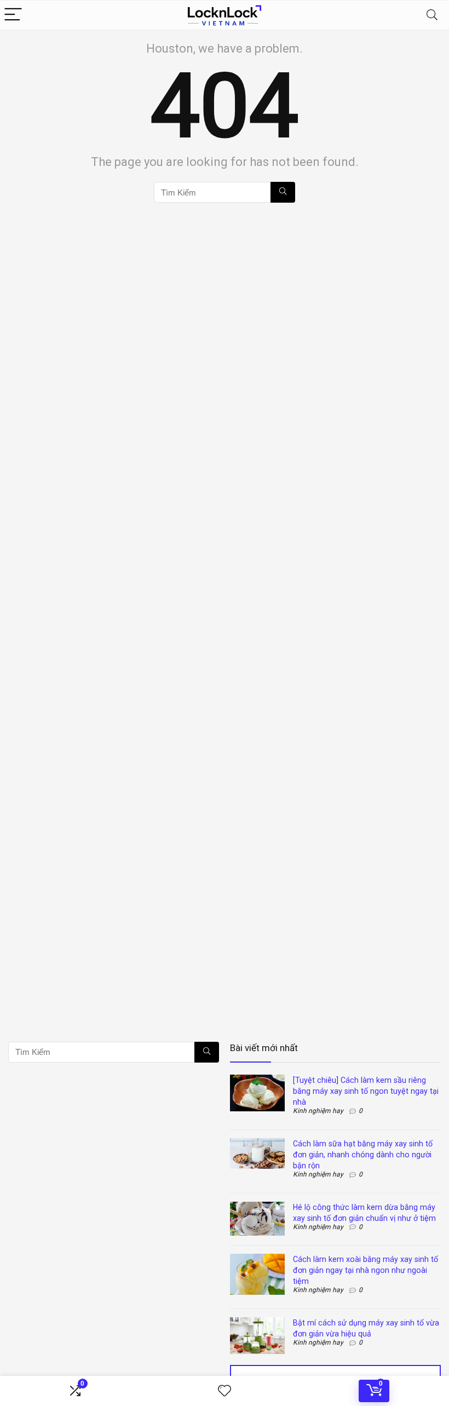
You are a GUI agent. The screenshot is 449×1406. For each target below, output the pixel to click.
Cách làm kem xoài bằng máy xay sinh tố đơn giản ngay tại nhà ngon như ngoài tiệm (365, 1270)
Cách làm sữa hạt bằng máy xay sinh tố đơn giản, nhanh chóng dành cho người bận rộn (363, 1154)
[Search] (432, 15)
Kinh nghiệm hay (318, 1111)
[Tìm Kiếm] (282, 192)
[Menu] (13, 15)
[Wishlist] (224, 1391)
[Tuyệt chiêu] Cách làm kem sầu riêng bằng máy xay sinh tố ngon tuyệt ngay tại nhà (366, 1091)
